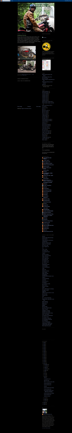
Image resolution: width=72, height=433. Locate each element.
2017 (44, 354)
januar (45, 400)
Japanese (43, 277)
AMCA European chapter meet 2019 (48, 102)
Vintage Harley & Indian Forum (47, 323)
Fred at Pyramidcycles (46, 267)
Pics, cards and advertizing (46, 297)
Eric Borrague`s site (45, 260)
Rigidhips (43, 305)
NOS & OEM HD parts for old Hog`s (48, 288)
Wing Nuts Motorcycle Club (48, 231)
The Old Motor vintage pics (46, 318)
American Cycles (46, 166)
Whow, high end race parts (46, 325)
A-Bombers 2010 (45, 95)
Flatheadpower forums (45, 264)
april (45, 376)
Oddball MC (44, 291)
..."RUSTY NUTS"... (46, 160)
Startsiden (29, 106)
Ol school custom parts (46, 130)
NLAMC (43, 287)
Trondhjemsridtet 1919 (45, 137)
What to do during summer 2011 (49, 381)
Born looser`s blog (45, 245)
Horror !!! (45, 377)
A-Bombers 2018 (45, 100)
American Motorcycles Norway (49, 387)
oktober (45, 367)
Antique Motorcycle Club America (47, 240)
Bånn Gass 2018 (45, 111)
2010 (44, 402)
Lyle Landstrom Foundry (46, 283)
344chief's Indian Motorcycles (48, 164)
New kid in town (46, 380)
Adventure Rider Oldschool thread (47, 237)
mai (45, 374)
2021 (44, 348)
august (45, 370)
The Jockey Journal (45, 316)
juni (45, 373)
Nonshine (45, 203)
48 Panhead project (45, 92)
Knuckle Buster (46, 188)
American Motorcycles (47, 383)
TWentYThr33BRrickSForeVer (48, 225)
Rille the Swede (44, 306)
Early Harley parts (45, 259)
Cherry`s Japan (44, 249)
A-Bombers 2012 (45, 96)
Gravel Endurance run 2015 (46, 119)
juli (44, 371)
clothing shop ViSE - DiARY (48, 175)
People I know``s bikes (46, 132)
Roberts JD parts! (45, 309)
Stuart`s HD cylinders (45, 314)
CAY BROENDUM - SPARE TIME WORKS (47, 174)
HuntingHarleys (44, 274)
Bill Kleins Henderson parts (46, 242)
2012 (44, 361)
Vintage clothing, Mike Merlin (47, 324)
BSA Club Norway (45, 78)
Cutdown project (44, 115)
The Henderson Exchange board (47, 315)
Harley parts (44, 269)
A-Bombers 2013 (45, 97)
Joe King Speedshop (45, 278)
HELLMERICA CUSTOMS (47, 182)
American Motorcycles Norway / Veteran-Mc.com (36, 5)
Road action (44, 134)
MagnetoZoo (45, 197)
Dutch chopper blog (45, 258)
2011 (44, 363)
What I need (44, 139)
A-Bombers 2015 (45, 99)
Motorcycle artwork (45, 286)
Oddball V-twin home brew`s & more (48, 292)
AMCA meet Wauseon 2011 (46, 105)
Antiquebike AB (44, 241)
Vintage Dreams (46, 228)
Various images (44, 138)
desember (46, 364)
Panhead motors (45, 295)
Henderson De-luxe (47, 396)
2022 (44, 347)
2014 (44, 358)
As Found (43, 106)
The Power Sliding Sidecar (48, 220)
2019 (44, 351)
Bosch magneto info (45, 246)
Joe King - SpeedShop (47, 185)
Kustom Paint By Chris (47, 191)
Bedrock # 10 (44, 107)
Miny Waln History (46, 200)
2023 (44, 345)
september (46, 368)
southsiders (45, 219)
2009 (44, 404)
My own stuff (24, 75)
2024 (44, 344)
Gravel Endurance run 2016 (46, 120)
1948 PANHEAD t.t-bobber (47, 163)
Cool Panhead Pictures (46, 251)
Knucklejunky (44, 282)
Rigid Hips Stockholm (47, 212)
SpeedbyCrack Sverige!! (46, 311)
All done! (45, 386)
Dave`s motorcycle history (46, 255)
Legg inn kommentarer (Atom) (26, 108)
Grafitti (43, 268)
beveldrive (45, 171)
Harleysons (44, 84)
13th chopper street (46, 161)
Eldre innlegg (38, 106)
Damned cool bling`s (45, 254)
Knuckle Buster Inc (45, 281)
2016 (44, 355)
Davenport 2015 (44, 118)
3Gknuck (43, 236)
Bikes (43, 109)
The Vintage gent (45, 320)
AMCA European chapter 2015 (47, 101)
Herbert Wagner (44, 272)
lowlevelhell (45, 194)
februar (45, 399)
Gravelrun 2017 (44, 121)
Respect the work (45, 302)
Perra (43, 296)
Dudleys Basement (45, 256)
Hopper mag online (45, 273)
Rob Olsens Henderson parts (47, 307)
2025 (44, 342)
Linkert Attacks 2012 (45, 128)
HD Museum (44, 123)
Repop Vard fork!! (45, 301)
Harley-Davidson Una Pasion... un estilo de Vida (48, 180)
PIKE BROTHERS (46, 209)
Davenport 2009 (44, 116)
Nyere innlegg (19, 106)
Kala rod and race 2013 (46, 125)
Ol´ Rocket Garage (46, 206)
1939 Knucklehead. (45, 91)
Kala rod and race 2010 (46, 124)
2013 (44, 360)
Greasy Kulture (46, 178)
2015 (44, 357)
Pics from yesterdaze (45, 133)
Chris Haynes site (45, 250)
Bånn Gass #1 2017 (45, 110)
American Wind (46, 170)
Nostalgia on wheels (45, 290)
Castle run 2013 (44, 114)
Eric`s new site (44, 263)
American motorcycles (47, 414)
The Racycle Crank (46, 222)
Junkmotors (44, 279)
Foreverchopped (44, 265)
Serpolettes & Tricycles (46, 310)
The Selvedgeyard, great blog (47, 319)
